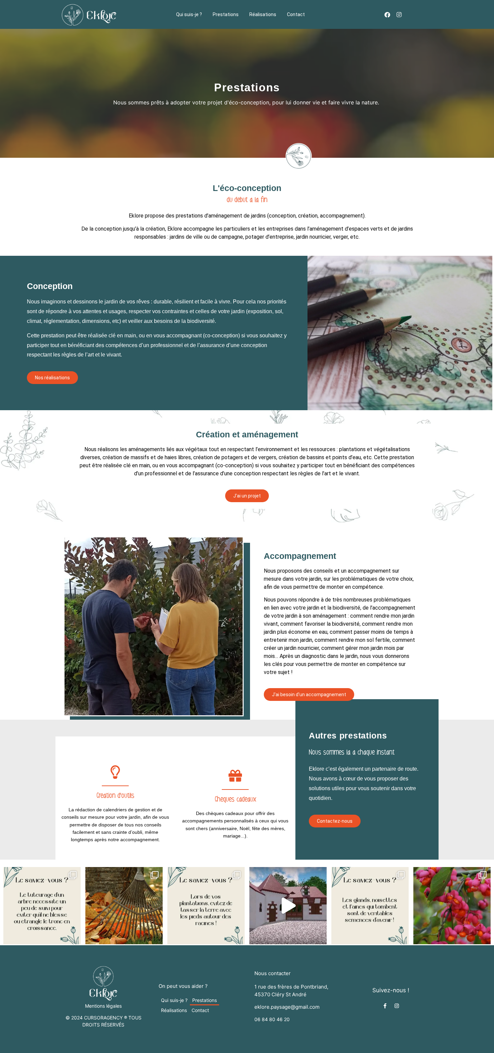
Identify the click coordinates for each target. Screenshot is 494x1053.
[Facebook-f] (384, 1005)
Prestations (226, 14)
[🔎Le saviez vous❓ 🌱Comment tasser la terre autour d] (206, 905)
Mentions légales (103, 1006)
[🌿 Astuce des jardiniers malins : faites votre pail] (124, 905)
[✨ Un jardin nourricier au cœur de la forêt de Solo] (288, 905)
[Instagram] (399, 14)
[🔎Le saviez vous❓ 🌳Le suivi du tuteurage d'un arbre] (42, 905)
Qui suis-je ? (189, 14)
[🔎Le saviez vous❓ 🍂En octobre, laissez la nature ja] (370, 905)
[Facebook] (387, 14)
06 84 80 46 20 (272, 1019)
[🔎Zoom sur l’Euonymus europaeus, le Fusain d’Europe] (452, 905)
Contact (296, 14)
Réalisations (262, 14)
